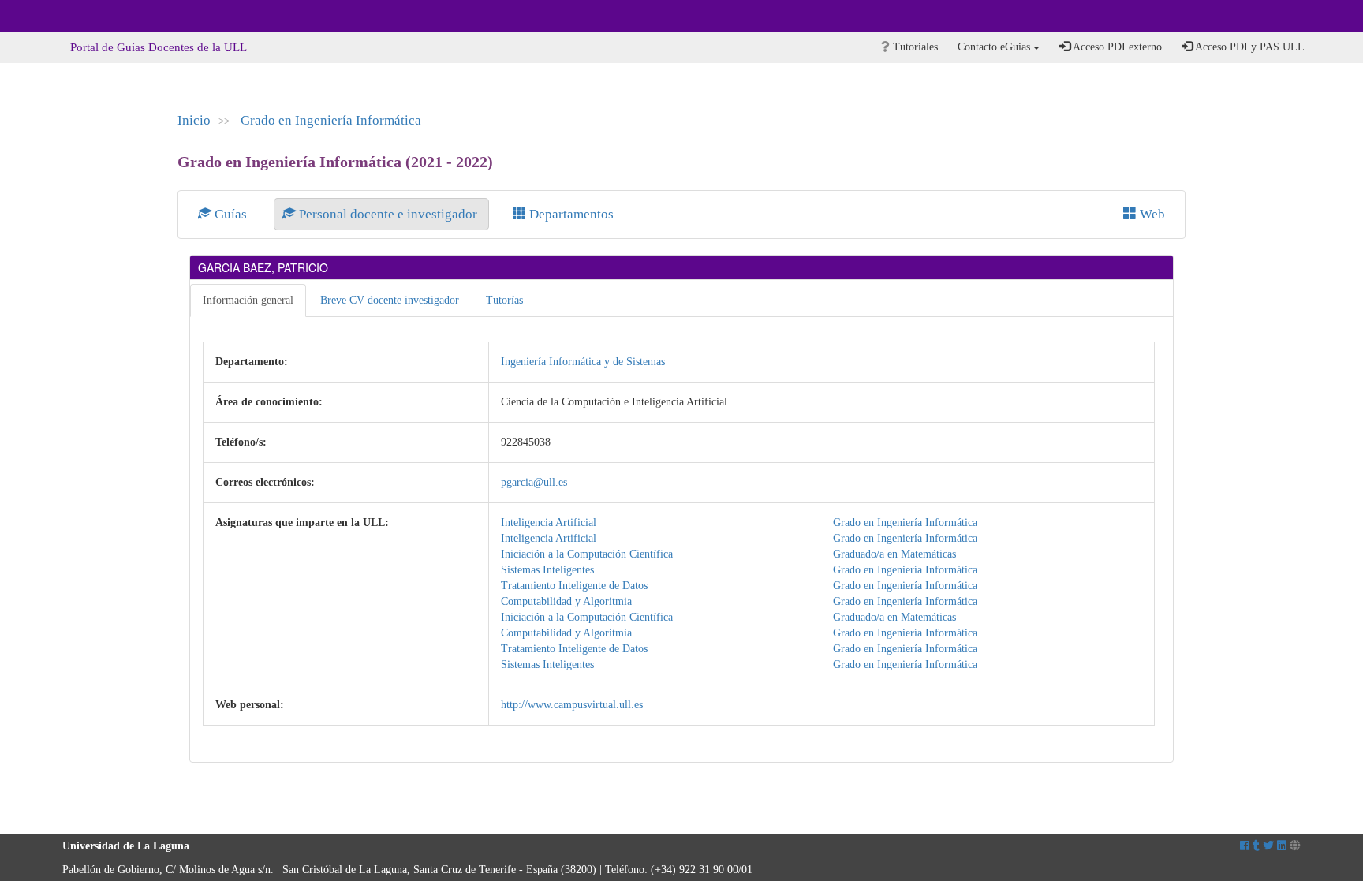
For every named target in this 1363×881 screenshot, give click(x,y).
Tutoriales (914, 47)
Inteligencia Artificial (548, 522)
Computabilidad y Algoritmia (566, 601)
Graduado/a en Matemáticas (894, 554)
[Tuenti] (1256, 846)
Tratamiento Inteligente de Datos (574, 586)
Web (1151, 214)
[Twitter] (1268, 846)
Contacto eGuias (995, 47)
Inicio (194, 120)
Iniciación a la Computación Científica (587, 554)
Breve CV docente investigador (389, 300)
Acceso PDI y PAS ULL (1249, 47)
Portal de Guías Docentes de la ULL (158, 47)
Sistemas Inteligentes (547, 570)
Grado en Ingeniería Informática (331, 120)
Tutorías (504, 300)
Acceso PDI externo (1116, 47)
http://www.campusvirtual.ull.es (572, 705)
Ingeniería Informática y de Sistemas (583, 362)
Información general (248, 300)
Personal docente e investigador (388, 214)
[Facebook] (1244, 846)
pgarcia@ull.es (534, 482)
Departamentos (570, 214)
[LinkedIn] (1281, 846)
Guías (230, 214)
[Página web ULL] (1295, 846)
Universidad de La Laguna (105, 15)
